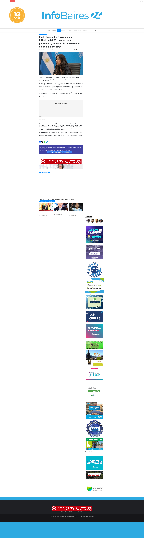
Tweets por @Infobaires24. (90, 451)
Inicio (49, 30)
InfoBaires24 (42, 49)
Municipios (63, 30)
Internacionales (69, 30)
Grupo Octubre (41, 119)
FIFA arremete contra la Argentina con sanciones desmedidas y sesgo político (75, 213)
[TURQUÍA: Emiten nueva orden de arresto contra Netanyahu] (61, 207)
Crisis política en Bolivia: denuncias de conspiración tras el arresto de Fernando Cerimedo (45, 213)
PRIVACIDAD (67, 519)
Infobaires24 (76, 519)
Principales (54, 30)
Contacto (72, 519)
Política (58, 30)
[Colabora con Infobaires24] (61, 149)
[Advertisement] (34, 530)
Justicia (75, 30)
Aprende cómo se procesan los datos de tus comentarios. (65, 199)
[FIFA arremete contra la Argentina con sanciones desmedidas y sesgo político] (76, 207)
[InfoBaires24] (72, 15)
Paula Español (45, 119)
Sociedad (79, 30)
